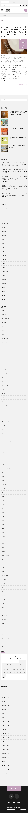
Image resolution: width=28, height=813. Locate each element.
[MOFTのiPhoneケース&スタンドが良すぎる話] (4, 122)
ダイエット (4, 425)
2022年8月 (4, 231)
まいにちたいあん (14, 57)
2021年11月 (5, 267)
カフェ (3, 361)
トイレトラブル (6, 58)
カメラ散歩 (4, 369)
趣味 (3, 627)
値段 (6, 61)
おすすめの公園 (5, 318)
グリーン (4, 393)
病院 (3, 607)
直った (2, 62)
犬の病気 (4, 583)
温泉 (3, 567)
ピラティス (4, 472)
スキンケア (4, 417)
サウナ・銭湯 (5, 405)
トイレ (23, 39)
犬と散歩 (4, 579)
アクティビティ (5, 354)
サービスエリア (5, 409)
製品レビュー (5, 615)
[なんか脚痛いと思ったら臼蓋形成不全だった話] (4, 140)
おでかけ (4, 322)
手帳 (3, 516)
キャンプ (4, 377)
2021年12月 (5, 263)
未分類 (3, 536)
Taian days (5, 10)
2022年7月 (4, 235)
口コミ (14, 61)
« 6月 (3, 677)
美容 (3, 611)
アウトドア (4, 346)
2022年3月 (4, 251)
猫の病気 (4, 595)
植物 (3, 547)
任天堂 (3, 492)
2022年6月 (4, 239)
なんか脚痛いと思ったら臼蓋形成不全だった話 (13, 176)
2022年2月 (4, 255)
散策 (3, 520)
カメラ (3, 365)
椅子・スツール (5, 544)
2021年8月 (4, 275)
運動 (3, 635)
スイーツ (4, 413)
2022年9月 (4, 227)
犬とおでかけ (5, 575)
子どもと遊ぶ (5, 500)
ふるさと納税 (5, 342)
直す (24, 61)
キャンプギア (5, 389)
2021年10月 (5, 271)
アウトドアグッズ (6, 350)
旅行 (3, 532)
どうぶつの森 (5, 338)
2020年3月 (4, 299)
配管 (16, 62)
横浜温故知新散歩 (6, 555)
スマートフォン (5, 421)
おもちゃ (4, 326)
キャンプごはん (5, 385)
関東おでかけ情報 (6, 639)
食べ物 (3, 642)
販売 (14, 62)
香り (3, 646)
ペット (3, 476)
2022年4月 (4, 247)
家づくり (4, 508)
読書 (3, 623)
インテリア (4, 357)
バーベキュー (5, 460)
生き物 (3, 599)
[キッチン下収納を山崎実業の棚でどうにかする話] (4, 148)
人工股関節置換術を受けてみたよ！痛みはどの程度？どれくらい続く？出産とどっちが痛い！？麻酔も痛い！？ (18, 113)
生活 (23, 47)
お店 (3, 334)
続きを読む (21, 84)
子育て (23, 45)
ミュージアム (5, 488)
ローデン (16, 60)
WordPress (23, 809)
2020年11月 (5, 287)
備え (9, 61)
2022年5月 (4, 243)
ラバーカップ (6, 60)
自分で (5, 62)
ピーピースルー (14, 58)
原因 (11, 61)
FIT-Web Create (11, 809)
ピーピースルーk (21, 58)
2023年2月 (4, 220)
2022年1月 (4, 259)
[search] (20, 5)
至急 (11, 62)
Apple (3, 310)
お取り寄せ (4, 330)
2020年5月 (4, 295)
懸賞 (3, 512)
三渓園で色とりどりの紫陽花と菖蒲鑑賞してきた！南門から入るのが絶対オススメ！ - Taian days (14, 188)
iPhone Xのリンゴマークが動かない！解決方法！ (13, 169)
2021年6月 (4, 283)
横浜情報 (4, 551)
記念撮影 (4, 619)
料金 (17, 61)
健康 (3, 496)
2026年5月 (4, 212)
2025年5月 (4, 216)
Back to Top (14, 788)
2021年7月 (4, 279)
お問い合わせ (16, 802)
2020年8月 (4, 291)
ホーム (10, 802)
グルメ (3, 397)
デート (3, 429)
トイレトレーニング (6, 441)
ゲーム (3, 401)
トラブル (24, 42)
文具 (3, 528)
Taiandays (4, 57)
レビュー (11, 60)
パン (3, 464)
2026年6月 (4, 208)
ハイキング (4, 456)
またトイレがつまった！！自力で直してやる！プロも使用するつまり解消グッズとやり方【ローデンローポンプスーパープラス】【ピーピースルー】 (13, 32)
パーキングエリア (6, 468)
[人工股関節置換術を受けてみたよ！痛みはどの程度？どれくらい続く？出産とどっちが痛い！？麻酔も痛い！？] (4, 114)
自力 (9, 62)
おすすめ (8, 57)
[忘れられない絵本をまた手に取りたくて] (4, 131)
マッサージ (4, 484)
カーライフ (4, 373)
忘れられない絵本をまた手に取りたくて (18, 128)
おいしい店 (4, 314)
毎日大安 (21, 61)
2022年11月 (5, 223)
